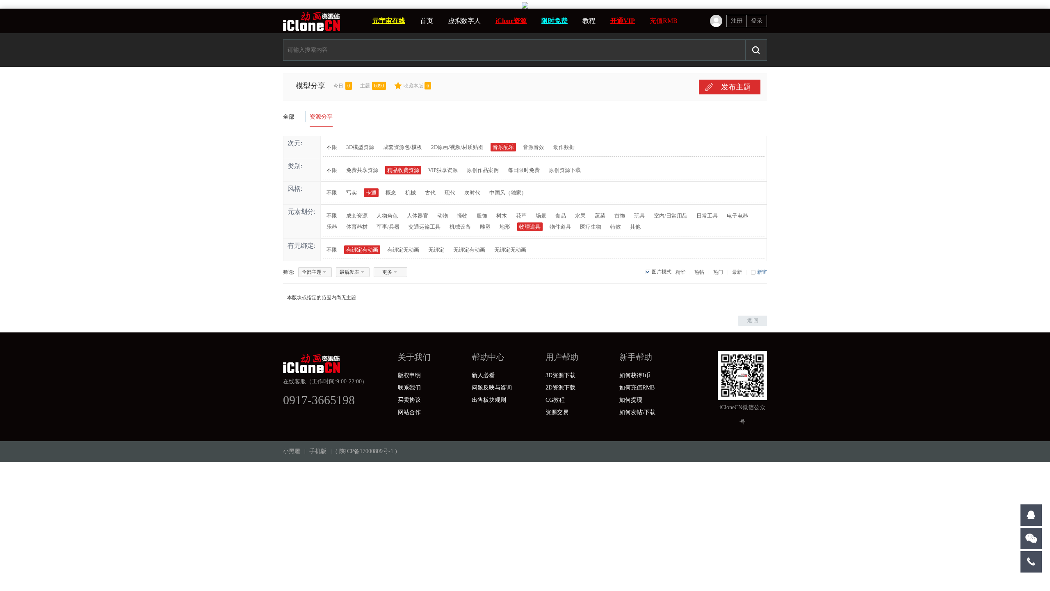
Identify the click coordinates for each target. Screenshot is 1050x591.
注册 (736, 21)
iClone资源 (511, 20)
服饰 (482, 216)
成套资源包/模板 (402, 147)
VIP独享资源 (443, 170)
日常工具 (707, 216)
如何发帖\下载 (637, 412)
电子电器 (737, 216)
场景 (541, 216)
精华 (680, 272)
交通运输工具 (425, 227)
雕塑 (485, 227)
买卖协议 (409, 400)
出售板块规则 (489, 400)
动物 (442, 216)
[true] (755, 50)
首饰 (619, 216)
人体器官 (417, 216)
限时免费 (554, 20)
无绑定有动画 (469, 250)
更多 (387, 272)
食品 (560, 216)
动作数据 (564, 147)
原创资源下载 (565, 170)
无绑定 (436, 250)
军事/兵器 (388, 227)
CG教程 (555, 400)
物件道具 (560, 227)
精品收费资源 (403, 170)
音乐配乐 (503, 147)
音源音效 (533, 147)
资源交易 (557, 412)
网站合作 (409, 412)
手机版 (317, 451)
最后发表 (349, 272)
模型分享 (310, 86)
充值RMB (664, 20)
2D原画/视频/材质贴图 (457, 147)
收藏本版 (416, 86)
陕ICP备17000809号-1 (366, 451)
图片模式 (661, 272)
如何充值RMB (637, 388)
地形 (505, 227)
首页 (426, 20)
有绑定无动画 (403, 250)
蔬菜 (600, 216)
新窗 (762, 272)
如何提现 (630, 400)
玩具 (639, 216)
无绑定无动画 (510, 250)
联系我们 (409, 388)
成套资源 (357, 216)
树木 (501, 216)
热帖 (699, 272)
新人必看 (483, 375)
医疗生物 (590, 227)
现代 (450, 193)
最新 (737, 272)
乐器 (331, 227)
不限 (331, 147)
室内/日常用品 (670, 216)
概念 (391, 193)
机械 (410, 193)
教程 (589, 20)
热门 (718, 272)
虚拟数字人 (464, 20)
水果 (580, 216)
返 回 (752, 320)
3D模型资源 (360, 147)
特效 (615, 227)
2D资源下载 (560, 388)
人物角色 (387, 216)
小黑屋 (291, 451)
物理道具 (530, 227)
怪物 (462, 216)
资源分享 (321, 117)
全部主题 (312, 272)
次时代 (472, 193)
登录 (756, 21)
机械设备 (460, 227)
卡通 (371, 193)
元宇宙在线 (388, 20)
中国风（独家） (508, 193)
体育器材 (357, 227)
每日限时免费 (524, 170)
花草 (521, 216)
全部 (288, 117)
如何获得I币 (634, 375)
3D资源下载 (560, 375)
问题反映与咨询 (492, 388)
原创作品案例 (483, 170)
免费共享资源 (362, 170)
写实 (351, 193)
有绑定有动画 (362, 250)
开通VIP (622, 20)
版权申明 (409, 375)
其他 (635, 227)
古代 (430, 193)
